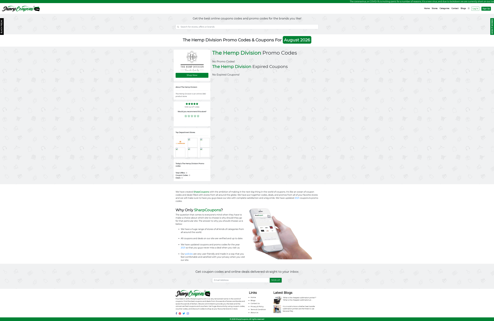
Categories (444, 8)
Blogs (463, 8)
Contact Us (255, 303)
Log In (475, 8)
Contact (455, 8)
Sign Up (486, 8)
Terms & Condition (258, 309)
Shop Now (192, 75)
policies (189, 254)
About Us (254, 312)
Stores (435, 8)
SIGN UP (275, 280)
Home (427, 8)
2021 (297, 198)
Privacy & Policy (257, 306)
